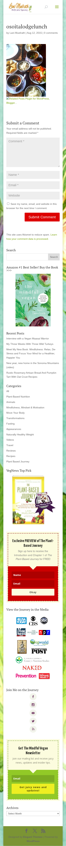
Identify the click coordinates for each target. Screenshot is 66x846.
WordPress (33, 841)
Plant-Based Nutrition (18, 396)
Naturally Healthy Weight (20, 434)
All (7, 391)
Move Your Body (15, 412)
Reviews (11, 450)
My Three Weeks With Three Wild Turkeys (29, 344)
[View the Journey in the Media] (33, 648)
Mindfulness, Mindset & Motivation (25, 407)
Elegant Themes (32, 836)
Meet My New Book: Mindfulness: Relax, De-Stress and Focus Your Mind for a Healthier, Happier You (31, 353)
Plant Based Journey (17, 461)
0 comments (51, 32)
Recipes (10, 456)
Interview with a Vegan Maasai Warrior (27, 338)
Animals (10, 402)
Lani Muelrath (17, 32)
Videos (10, 439)
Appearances (13, 429)
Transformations (15, 418)
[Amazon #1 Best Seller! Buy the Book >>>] (33, 300)
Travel (9, 445)
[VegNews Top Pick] (33, 500)
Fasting (10, 423)
